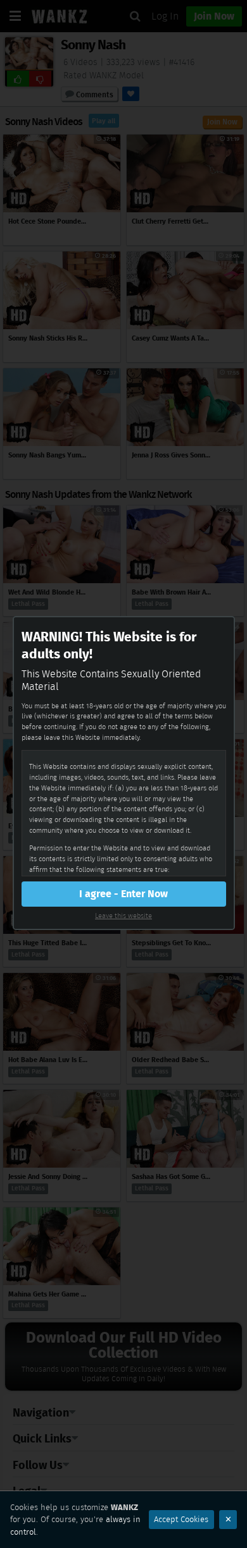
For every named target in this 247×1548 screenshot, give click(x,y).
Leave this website (123, 915)
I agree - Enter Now (123, 893)
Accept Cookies (181, 1519)
